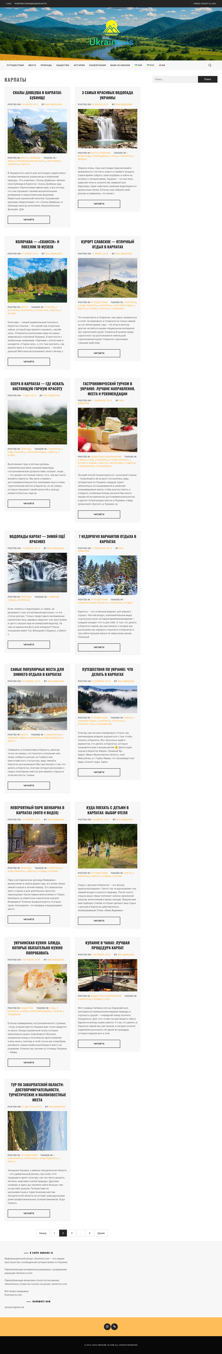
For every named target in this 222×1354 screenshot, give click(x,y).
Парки (54, 871)
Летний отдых (124, 305)
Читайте (28, 219)
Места (32, 65)
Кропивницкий (41, 1011)
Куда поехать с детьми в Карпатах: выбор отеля (107, 810)
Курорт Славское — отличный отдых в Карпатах (107, 244)
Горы (114, 156)
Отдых (129, 603)
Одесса (131, 463)
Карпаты (126, 156)
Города (50, 307)
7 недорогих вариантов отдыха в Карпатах (107, 539)
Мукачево (117, 463)
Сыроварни (87, 466)
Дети (128, 873)
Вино (83, 460)
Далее (101, 1233)
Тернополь (105, 466)
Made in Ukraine (120, 65)
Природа (46, 65)
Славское (118, 308)
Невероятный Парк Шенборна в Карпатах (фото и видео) (37, 810)
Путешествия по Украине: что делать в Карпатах (107, 672)
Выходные (101, 156)
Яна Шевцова (53, 104)
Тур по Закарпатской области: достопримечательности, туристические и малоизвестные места (37, 1092)
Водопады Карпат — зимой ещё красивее (37, 539)
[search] (210, 65)
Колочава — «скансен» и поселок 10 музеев (37, 244)
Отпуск (104, 308)
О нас (8, 4)
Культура (42, 310)
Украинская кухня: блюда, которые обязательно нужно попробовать (37, 947)
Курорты (105, 305)
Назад (42, 1233)
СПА (107, 999)
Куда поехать (88, 305)
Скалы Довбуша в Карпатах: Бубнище (37, 95)
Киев (25, 1011)
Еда (92, 460)
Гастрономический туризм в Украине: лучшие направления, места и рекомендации (107, 388)
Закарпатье (53, 734)
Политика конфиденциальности (30, 4)
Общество (62, 65)
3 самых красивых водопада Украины (107, 95)
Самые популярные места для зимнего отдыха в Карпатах (37, 672)
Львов (93, 463)
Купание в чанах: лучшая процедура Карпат (107, 945)
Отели (93, 308)
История (79, 65)
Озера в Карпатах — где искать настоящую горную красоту (37, 386)
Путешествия (15, 65)
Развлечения (97, 65)
